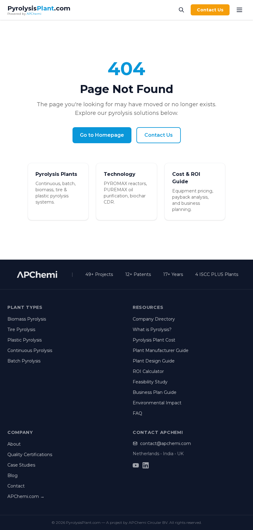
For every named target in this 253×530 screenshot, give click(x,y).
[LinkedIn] (146, 465)
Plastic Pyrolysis (24, 340)
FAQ (137, 413)
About (14, 444)
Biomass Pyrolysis (26, 319)
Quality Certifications (29, 454)
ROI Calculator (148, 371)
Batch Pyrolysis (23, 361)
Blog (12, 475)
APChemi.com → (25, 496)
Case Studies (21, 465)
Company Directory (154, 319)
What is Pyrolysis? (152, 329)
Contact (16, 486)
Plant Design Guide (154, 361)
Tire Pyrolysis (21, 329)
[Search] (181, 9)
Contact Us (210, 10)
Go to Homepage (102, 135)
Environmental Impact (157, 403)
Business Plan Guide (154, 392)
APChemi (34, 14)
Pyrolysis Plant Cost (154, 340)
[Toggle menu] (239, 10)
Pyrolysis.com (38, 8)
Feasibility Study (150, 382)
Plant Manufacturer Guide (161, 350)
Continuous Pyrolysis (29, 350)
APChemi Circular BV (148, 522)
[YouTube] (136, 465)
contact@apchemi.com (165, 443)
